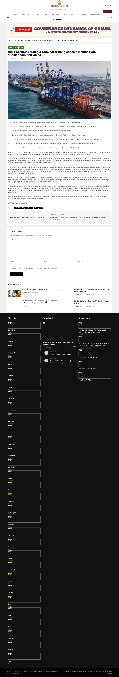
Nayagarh (11, 398)
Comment (13, 239)
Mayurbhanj (11, 433)
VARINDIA (67, 671)
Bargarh (10, 627)
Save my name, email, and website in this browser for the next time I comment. (34, 268)
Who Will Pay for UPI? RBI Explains (34, 289)
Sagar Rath (13, 58)
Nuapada (11, 535)
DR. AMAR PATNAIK (85, 380)
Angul (9, 661)
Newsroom (57, 20)
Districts (10, 332)
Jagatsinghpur (12, 513)
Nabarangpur (12, 410)
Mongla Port (39, 208)
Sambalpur (11, 330)
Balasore (11, 638)
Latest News (46, 340)
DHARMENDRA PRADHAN (87, 368)
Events (83, 15)
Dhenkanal (11, 570)
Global (21, 47)
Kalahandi (11, 341)
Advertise (98, 671)
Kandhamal (11, 455)
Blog (104, 671)
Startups (55, 15)
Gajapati (10, 376)
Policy (64, 15)
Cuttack (10, 592)
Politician (89, 348)
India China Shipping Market (23, 208)
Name (12, 261)
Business (25, 15)
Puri (9, 490)
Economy (35, 15)
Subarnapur (11, 444)
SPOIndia (75, 671)
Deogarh (10, 581)
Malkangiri (11, 467)
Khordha (10, 478)
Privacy (109, 671)
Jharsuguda (11, 353)
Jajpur (10, 387)
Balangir (10, 649)
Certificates (95, 15)
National (53, 340)
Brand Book (82, 671)
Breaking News (13, 47)
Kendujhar (11, 524)
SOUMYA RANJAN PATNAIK (87, 357)
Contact (109, 673)
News (16, 15)
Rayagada (11, 421)
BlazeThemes (17, 673)
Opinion (73, 15)
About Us (91, 671)
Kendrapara (11, 547)
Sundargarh (11, 501)
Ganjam (10, 558)
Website (80, 261)
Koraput (10, 364)
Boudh (10, 604)
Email (46, 261)
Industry (44, 15)
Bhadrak (10, 615)
